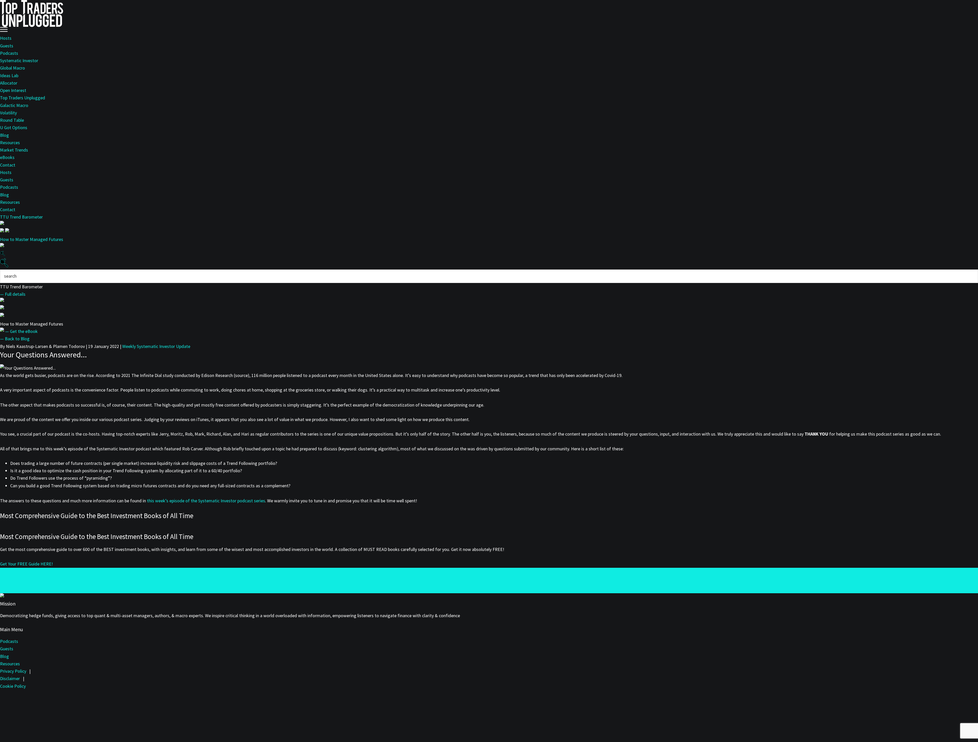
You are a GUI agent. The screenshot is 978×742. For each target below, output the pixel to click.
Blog (4, 135)
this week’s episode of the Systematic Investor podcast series (206, 501)
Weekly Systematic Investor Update (156, 346)
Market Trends (14, 150)
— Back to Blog (15, 339)
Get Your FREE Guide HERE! (26, 564)
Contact (7, 165)
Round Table (12, 120)
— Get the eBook (21, 331)
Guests (6, 46)
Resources (10, 142)
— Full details (12, 294)
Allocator (8, 83)
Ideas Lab (9, 75)
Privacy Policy (13, 671)
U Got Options (13, 127)
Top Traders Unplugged (22, 98)
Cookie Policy (13, 686)
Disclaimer (10, 678)
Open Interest (13, 90)
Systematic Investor (19, 60)
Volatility (8, 113)
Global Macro (12, 68)
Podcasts (9, 53)
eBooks (7, 157)
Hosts (5, 38)
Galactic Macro (14, 105)
